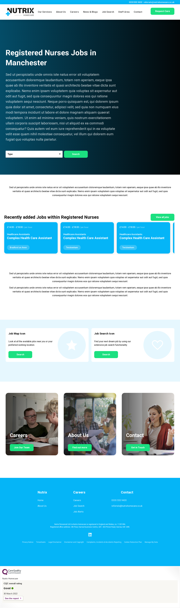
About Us (61, 12)
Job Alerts (78, 511)
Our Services (45, 12)
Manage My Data (151, 542)
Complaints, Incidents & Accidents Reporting (104, 542)
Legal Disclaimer (54, 542)
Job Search (108, 12)
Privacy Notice (27, 542)
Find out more (79, 447)
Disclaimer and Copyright (74, 542)
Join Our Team (22, 447)
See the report (12, 598)
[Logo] (20, 12)
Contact (138, 12)
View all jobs (162, 217)
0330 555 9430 (135, 2)
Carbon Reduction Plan (133, 542)
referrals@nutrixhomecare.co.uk (159, 2)
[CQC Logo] (11, 574)
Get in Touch (138, 447)
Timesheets (41, 542)
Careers (74, 12)
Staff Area (124, 12)
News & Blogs (90, 12)
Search (20, 354)
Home (40, 500)
